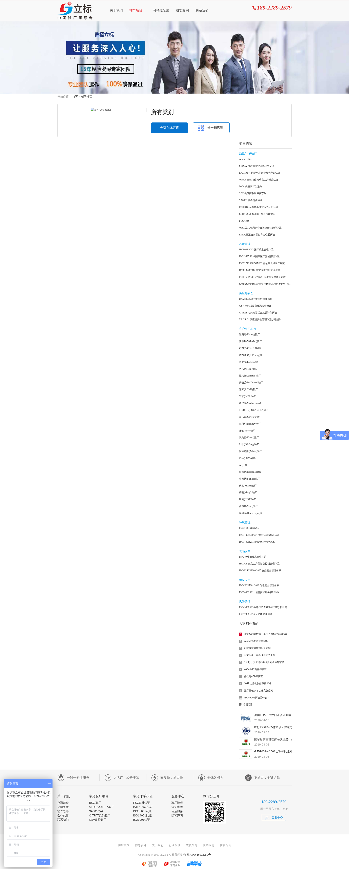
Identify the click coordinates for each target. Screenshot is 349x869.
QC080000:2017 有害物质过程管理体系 (259, 270)
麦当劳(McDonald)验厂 (251, 382)
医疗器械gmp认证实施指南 (258, 690)
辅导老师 (63, 811)
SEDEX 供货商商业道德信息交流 (256, 166)
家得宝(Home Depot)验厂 (252, 513)
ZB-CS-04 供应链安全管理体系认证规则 (260, 319)
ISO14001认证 (142, 815)
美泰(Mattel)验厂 (247, 485)
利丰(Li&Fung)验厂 (249, 444)
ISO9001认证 (141, 819)
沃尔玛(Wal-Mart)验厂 (250, 341)
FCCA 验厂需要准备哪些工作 (259, 655)
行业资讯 (174, 845)
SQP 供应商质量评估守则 (252, 193)
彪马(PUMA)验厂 (248, 458)
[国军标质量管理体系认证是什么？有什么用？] (246, 745)
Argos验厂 (244, 465)
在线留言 (225, 845)
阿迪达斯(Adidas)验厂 (250, 451)
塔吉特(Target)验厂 (249, 368)
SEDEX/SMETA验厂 (101, 807)
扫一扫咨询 (215, 127)
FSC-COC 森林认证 (249, 528)
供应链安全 (246, 293)
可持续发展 (161, 10)
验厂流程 (177, 802)
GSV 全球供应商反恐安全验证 (255, 305)
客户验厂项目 (247, 328)
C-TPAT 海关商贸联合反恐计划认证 (258, 312)
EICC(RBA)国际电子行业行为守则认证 (259, 172)
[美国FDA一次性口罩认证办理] (246, 722)
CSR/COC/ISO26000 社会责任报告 (257, 214)
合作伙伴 (63, 815)
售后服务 (177, 811)
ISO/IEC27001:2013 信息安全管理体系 (259, 585)
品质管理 (244, 244)
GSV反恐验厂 (97, 819)
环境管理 (244, 522)
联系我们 (202, 10)
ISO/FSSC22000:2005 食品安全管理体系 (260, 570)
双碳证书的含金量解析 (256, 641)
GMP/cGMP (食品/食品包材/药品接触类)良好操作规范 (265, 284)
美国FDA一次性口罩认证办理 (272, 715)
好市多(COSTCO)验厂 (251, 348)
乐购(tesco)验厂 (247, 430)
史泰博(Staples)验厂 (249, 478)
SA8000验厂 (97, 811)
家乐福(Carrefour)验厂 (250, 417)
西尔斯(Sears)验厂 (248, 506)
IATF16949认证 (143, 807)
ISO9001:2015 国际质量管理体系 (256, 249)
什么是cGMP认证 (253, 676)
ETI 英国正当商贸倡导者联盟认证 (257, 234)
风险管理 (244, 601)
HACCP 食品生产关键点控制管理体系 (259, 563)
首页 (75, 96)
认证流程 (177, 807)
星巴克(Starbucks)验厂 (250, 403)
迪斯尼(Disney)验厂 (249, 334)
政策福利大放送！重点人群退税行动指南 (266, 634)
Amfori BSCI (245, 159)
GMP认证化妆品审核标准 (257, 683)
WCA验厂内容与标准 (255, 669)
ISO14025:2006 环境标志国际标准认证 (259, 535)
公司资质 (63, 807)
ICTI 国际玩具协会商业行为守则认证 (258, 207)
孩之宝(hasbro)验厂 (249, 362)
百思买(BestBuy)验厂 (250, 423)
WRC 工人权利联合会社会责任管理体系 (260, 227)
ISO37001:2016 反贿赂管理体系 (255, 614)
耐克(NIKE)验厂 (247, 499)
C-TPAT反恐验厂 (99, 815)
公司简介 (63, 802)
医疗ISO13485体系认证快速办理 (274, 727)
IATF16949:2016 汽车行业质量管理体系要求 (262, 277)
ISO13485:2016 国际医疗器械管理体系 (259, 256)
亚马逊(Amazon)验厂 (250, 375)
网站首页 (123, 845)
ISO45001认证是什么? (256, 697)
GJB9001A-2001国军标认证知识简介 (277, 751)
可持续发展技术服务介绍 (257, 648)
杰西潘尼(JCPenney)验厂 (252, 355)
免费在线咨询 (169, 127)
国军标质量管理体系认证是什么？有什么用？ (282, 739)
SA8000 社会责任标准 (250, 200)
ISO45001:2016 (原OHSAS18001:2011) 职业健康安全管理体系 (265, 607)
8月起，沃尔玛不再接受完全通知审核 (264, 662)
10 (240, 697)
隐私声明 (177, 815)
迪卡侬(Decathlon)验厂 (251, 471)
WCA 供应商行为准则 (250, 186)
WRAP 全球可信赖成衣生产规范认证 (258, 179)
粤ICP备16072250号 (198, 854)
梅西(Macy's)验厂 (248, 492)
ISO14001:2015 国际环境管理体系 (257, 541)
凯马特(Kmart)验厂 (249, 437)
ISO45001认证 (142, 811)
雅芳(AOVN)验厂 (248, 389)
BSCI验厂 (95, 802)
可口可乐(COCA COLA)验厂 (254, 410)
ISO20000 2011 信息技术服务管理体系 (259, 592)
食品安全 (244, 551)
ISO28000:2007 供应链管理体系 (255, 298)
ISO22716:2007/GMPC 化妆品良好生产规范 (262, 263)
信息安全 (244, 579)
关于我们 (116, 10)
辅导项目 (135, 10)
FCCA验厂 (244, 220)
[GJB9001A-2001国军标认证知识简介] (246, 757)
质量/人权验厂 (248, 153)
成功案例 (182, 10)
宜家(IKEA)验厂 (247, 396)
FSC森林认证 (141, 802)
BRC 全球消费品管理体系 (252, 556)
